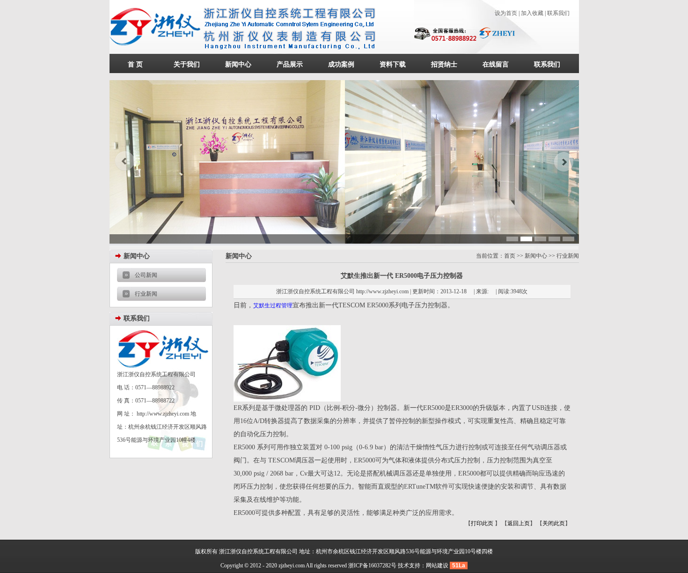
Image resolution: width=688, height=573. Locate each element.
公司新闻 (146, 275)
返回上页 (518, 523)
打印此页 (483, 523)
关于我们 (187, 64)
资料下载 (393, 64)
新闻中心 (238, 64)
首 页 (135, 64)
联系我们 (558, 13)
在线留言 (496, 64)
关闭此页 (553, 523)
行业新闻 (146, 293)
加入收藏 (532, 13)
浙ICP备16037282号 (372, 565)
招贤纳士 (444, 64)
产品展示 (290, 64)
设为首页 (506, 13)
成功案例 (341, 64)
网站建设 (437, 565)
